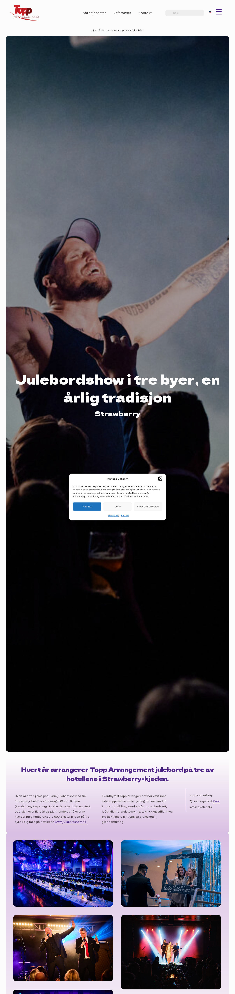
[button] (160, 479)
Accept (87, 506)
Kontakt (125, 515)
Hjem (94, 30)
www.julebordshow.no (71, 822)
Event (216, 801)
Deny (117, 506)
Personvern (113, 515)
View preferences (148, 506)
